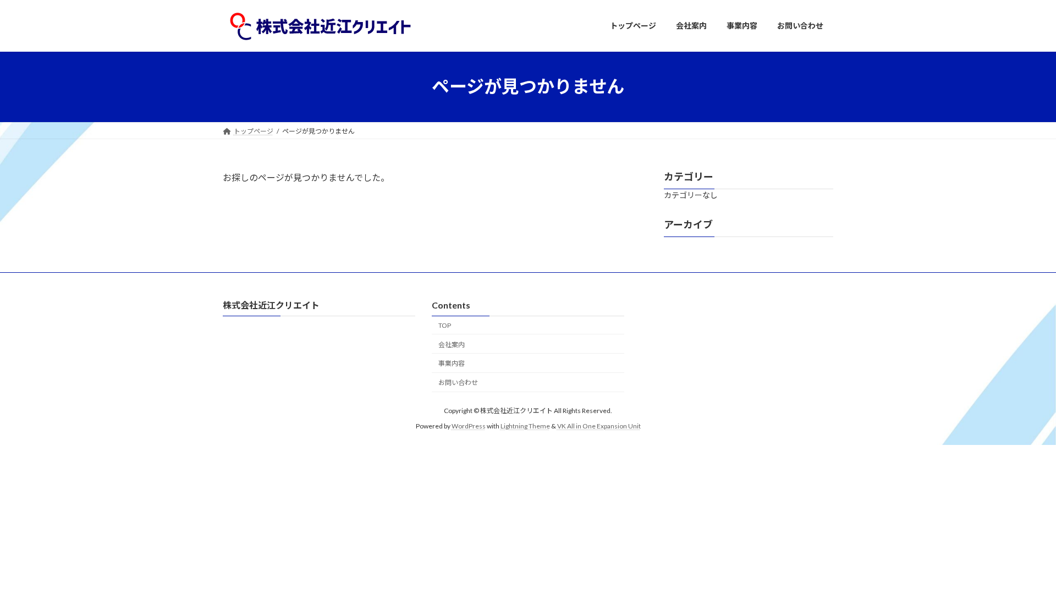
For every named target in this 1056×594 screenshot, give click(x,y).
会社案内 (451, 344)
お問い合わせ (458, 382)
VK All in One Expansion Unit (599, 426)
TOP (444, 325)
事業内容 (451, 363)
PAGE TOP (1022, 566)
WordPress (469, 426)
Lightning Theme (525, 426)
